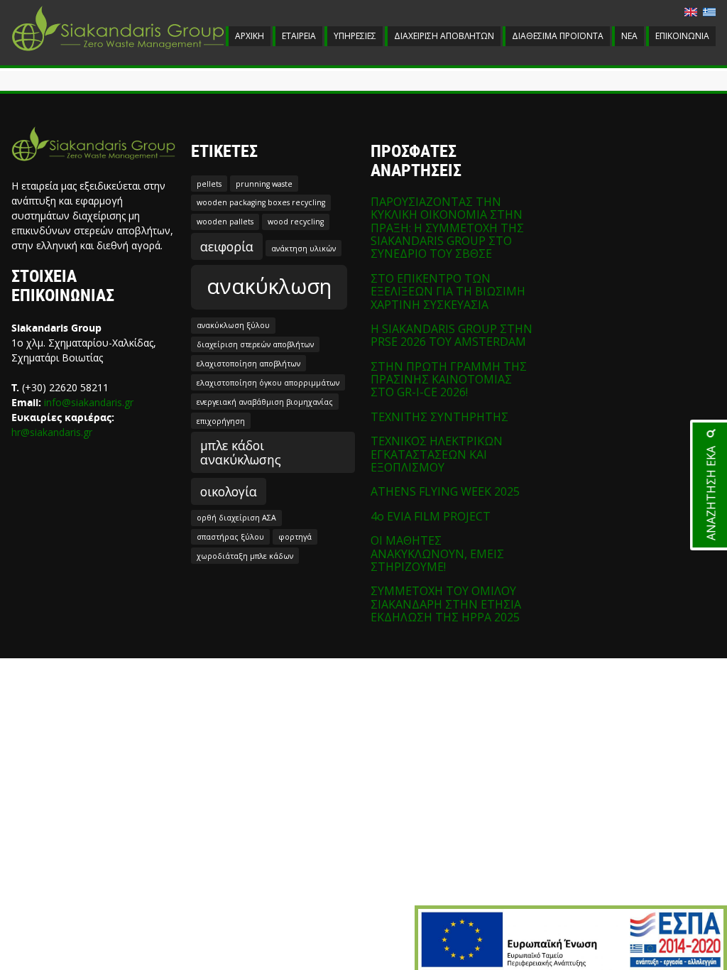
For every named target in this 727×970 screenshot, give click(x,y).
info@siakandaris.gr (88, 402)
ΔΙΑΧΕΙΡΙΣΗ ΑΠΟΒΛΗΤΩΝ (444, 36)
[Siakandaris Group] (117, 52)
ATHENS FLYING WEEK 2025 (445, 491)
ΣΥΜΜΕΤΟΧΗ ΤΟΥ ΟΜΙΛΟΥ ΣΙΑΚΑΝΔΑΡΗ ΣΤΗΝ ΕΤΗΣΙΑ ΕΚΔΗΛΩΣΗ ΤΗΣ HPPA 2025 (446, 604)
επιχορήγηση (221, 421)
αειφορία (226, 246)
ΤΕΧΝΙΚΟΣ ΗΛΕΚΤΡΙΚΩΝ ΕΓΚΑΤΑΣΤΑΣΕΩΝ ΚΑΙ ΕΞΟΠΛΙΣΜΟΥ (437, 454)
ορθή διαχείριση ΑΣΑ (236, 518)
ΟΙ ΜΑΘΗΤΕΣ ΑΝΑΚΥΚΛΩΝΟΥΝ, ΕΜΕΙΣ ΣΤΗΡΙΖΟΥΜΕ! (437, 553)
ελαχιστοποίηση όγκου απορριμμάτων (268, 383)
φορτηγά (295, 537)
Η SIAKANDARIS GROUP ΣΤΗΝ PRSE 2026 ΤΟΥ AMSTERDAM (451, 335)
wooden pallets (225, 222)
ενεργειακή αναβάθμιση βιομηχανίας (265, 402)
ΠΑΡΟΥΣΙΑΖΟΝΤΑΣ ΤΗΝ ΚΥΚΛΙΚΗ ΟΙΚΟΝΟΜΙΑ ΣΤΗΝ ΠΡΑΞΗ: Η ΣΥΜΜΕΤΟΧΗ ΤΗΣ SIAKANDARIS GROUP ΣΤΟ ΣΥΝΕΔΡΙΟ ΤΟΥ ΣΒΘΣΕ (447, 228)
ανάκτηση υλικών (303, 249)
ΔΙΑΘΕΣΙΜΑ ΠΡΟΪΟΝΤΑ (557, 36)
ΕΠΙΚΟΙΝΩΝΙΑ (682, 36)
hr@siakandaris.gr (51, 432)
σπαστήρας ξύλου (230, 537)
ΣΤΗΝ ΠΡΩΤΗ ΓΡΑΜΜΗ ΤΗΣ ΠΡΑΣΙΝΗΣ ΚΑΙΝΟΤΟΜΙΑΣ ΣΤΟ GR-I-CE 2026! (449, 379)
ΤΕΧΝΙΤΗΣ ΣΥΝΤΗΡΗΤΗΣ (439, 417)
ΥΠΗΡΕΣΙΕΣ (355, 36)
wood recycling (296, 222)
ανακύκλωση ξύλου (233, 325)
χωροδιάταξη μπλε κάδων (245, 556)
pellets (209, 184)
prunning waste (264, 184)
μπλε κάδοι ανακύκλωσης (240, 452)
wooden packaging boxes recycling (261, 202)
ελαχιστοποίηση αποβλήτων (248, 364)
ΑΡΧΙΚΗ (249, 36)
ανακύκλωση (269, 286)
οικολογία (228, 491)
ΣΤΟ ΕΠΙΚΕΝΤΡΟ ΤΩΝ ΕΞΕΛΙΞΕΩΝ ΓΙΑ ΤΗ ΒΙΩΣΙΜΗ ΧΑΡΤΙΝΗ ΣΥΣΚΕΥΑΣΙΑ (448, 291)
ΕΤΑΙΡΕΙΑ (299, 36)
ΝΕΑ (629, 36)
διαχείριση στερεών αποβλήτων (255, 344)
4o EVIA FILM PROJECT (431, 516)
